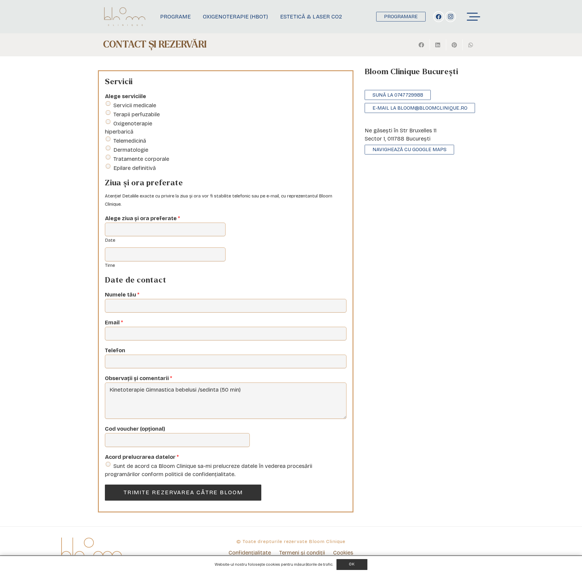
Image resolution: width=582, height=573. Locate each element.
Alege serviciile (125, 96)
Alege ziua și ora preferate (142, 218)
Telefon (115, 350)
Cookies (343, 552)
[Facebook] (438, 16)
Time (110, 265)
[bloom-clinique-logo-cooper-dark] (124, 16)
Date (110, 240)
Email (114, 322)
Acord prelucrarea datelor (142, 457)
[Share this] (421, 44)
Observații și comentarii (138, 378)
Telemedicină (129, 140)
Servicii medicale (134, 105)
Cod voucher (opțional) (135, 429)
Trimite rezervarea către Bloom (183, 492)
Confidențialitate (250, 552)
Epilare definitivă (134, 168)
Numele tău (122, 294)
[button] (473, 16)
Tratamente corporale (141, 159)
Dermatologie (130, 150)
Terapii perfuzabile (136, 114)
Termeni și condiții (302, 552)
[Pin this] (454, 44)
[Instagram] (450, 16)
